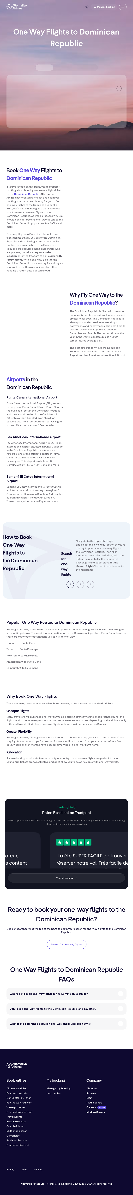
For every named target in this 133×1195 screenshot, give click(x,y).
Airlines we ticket (16, 1088)
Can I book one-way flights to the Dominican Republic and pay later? (53, 1008)
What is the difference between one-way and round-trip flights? (50, 1023)
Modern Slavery (95, 1112)
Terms (24, 1169)
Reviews (91, 1093)
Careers (91, 1107)
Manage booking (106, 6)
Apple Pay (97, 568)
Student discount (16, 1140)
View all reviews (64, 877)
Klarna (78, 560)
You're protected (16, 1107)
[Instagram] (117, 1066)
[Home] (16, 7)
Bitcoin (86, 564)
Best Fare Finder (16, 1121)
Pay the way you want (19, 1102)
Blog (89, 1098)
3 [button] (90, 584)
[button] (123, 7)
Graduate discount (17, 1145)
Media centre (94, 1102)
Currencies (13, 1135)
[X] (104, 1066)
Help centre (53, 1093)
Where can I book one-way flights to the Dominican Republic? (49, 994)
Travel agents (14, 1116)
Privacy (10, 1169)
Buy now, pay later (17, 1093)
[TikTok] (111, 1066)
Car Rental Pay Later (18, 1098)
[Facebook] (98, 1066)
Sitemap (38, 1169)
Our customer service (19, 1112)
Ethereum (103, 564)
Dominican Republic (26, 194)
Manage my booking (59, 1088)
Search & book (15, 1126)
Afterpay (93, 560)
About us (91, 1088)
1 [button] (70, 584)
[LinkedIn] (124, 1066)
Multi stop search (16, 1131)
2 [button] (80, 584)
